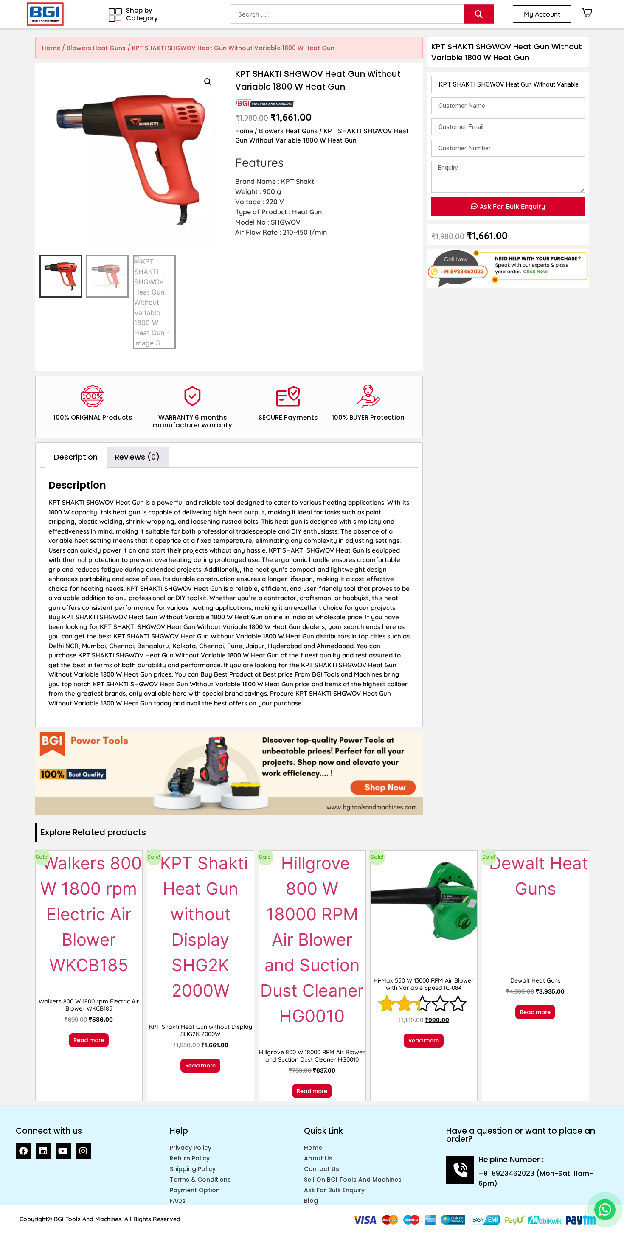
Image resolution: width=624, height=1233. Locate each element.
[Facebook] (23, 1151)
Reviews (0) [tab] (137, 457)
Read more (88, 1040)
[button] (208, 82)
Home (51, 48)
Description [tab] (76, 457)
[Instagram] (83, 1151)
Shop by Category (142, 14)
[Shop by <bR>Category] (115, 15)
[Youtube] (63, 1151)
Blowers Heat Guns (96, 48)
